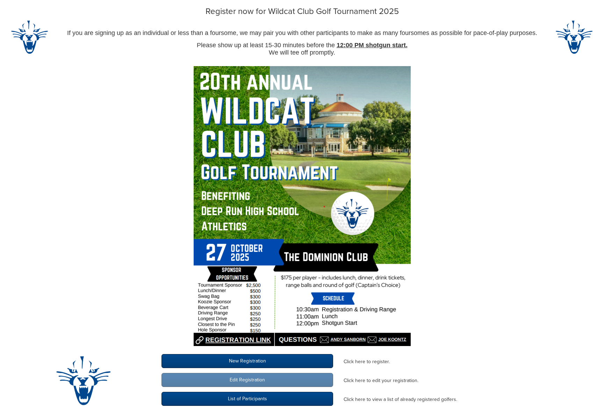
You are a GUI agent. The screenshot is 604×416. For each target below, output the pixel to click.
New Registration (247, 361)
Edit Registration (247, 380)
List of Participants (247, 399)
